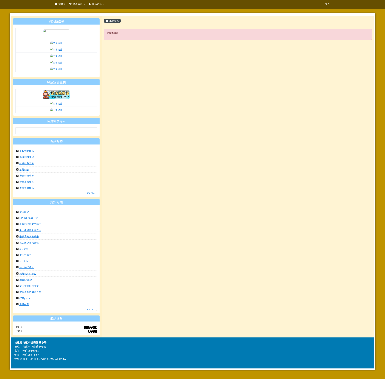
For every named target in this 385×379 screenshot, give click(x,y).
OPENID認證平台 (28, 218)
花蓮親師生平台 (27, 273)
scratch (23, 261)
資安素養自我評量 (29, 286)
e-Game (23, 249)
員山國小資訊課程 (29, 242)
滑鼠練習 (24, 304)
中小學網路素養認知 (30, 230)
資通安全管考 (26, 175)
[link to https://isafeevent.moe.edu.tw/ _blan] (56, 94)
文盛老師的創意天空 (30, 292)
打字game (24, 298)
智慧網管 (24, 169)
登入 (327, 4)
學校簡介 (77, 4)
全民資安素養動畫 (29, 236)
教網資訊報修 (26, 188)
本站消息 (113, 21)
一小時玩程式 (26, 267)
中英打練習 (25, 255)
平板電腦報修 (26, 151)
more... (91, 193)
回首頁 (62, 4)
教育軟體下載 (26, 163)
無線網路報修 (26, 157)
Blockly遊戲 (25, 279)
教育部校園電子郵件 (30, 224)
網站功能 (97, 4)
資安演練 (24, 212)
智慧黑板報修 (26, 182)
